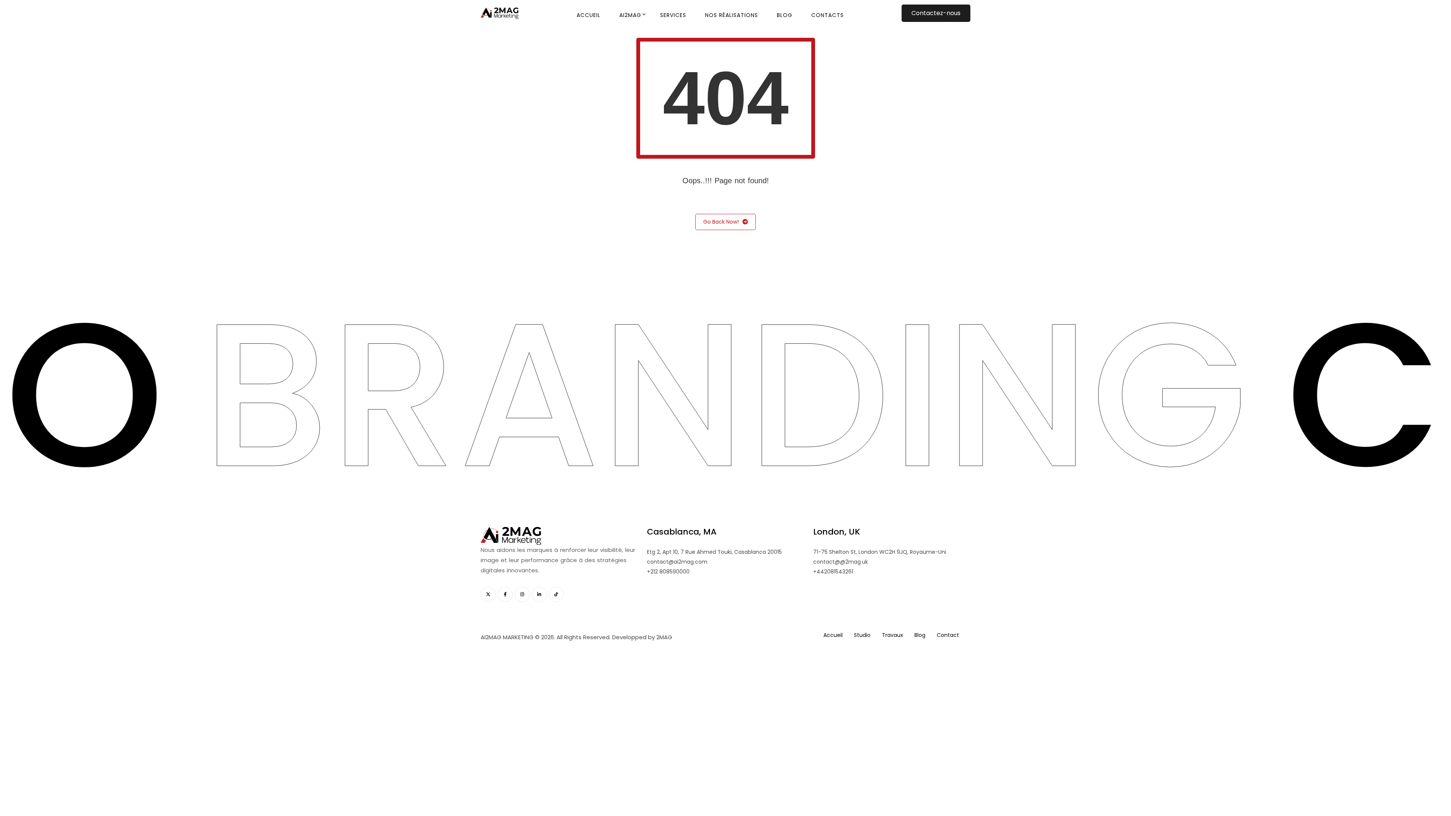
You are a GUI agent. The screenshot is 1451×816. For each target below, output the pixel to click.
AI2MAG (630, 15)
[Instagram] (522, 594)
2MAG (664, 637)
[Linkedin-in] (539, 594)
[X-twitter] (488, 594)
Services (673, 15)
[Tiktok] (556, 594)
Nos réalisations (731, 15)
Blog (784, 15)
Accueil (588, 15)
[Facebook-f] (505, 594)
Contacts (827, 15)
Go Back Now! (721, 222)
